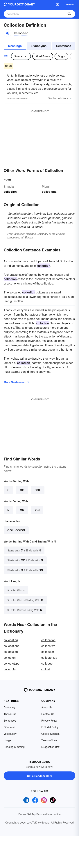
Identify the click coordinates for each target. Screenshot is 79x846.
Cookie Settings (50, 733)
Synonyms (38, 46)
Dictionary (9, 707)
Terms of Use (49, 740)
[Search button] (69, 14)
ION (37, 510)
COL (38, 490)
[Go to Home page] (19, 4)
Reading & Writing (14, 747)
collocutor (47, 652)
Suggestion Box (50, 747)
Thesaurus (10, 714)
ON (22, 510)
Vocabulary (10, 733)
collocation (48, 640)
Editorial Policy (49, 727)
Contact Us (47, 714)
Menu (70, 4)
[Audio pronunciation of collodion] (7, 33)
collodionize (49, 657)
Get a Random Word (39, 776)
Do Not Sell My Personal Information (39, 814)
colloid (45, 669)
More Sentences (14, 382)
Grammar (9, 727)
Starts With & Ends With (24, 550)
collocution (11, 652)
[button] (57, 4)
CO (22, 490)
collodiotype (11, 663)
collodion (16, 530)
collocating (11, 640)
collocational (12, 646)
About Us (46, 707)
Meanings (15, 46)
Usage (7, 740)
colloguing (10, 669)
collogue (47, 663)
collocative (48, 646)
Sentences (63, 46)
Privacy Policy (49, 720)
